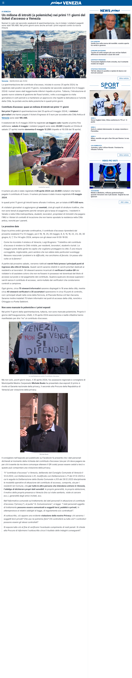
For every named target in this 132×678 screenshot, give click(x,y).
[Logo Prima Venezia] (66, 3)
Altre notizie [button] (124, 78)
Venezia (5, 118)
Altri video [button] (125, 202)
